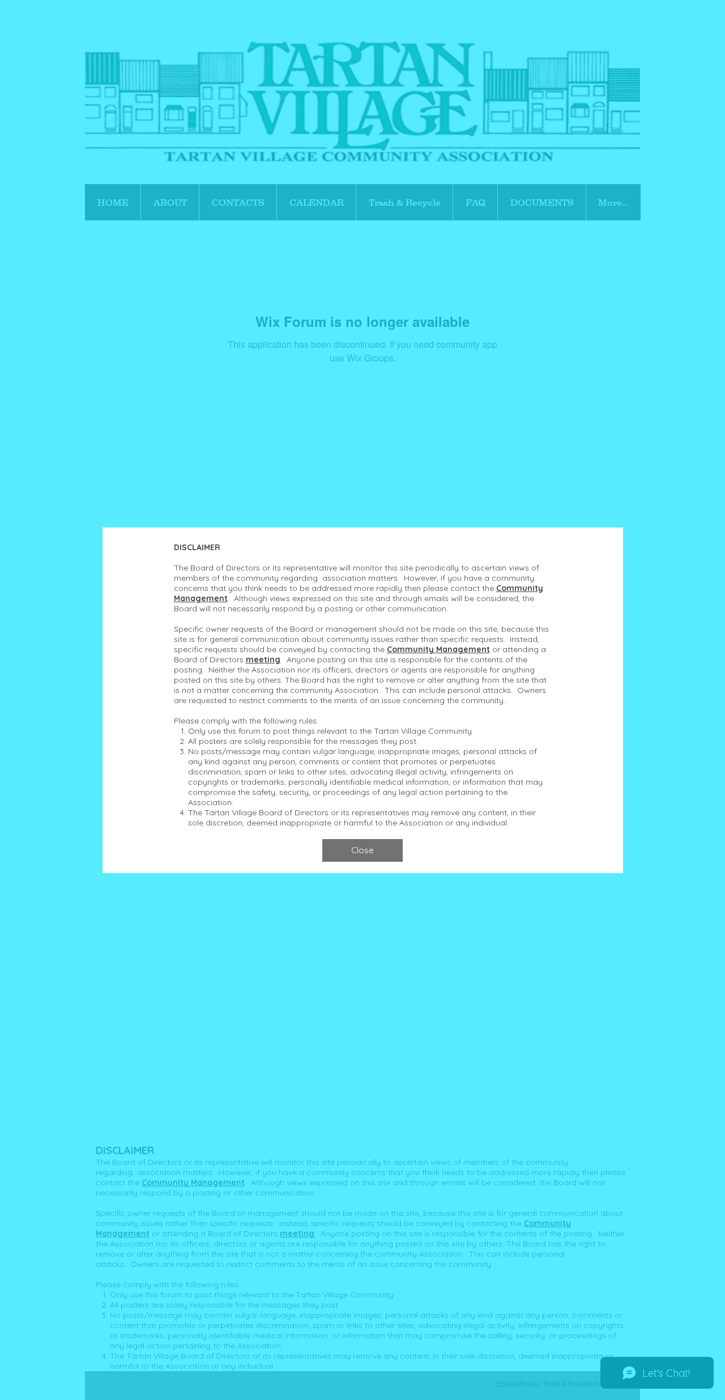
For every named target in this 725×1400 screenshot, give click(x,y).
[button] (362, 850)
